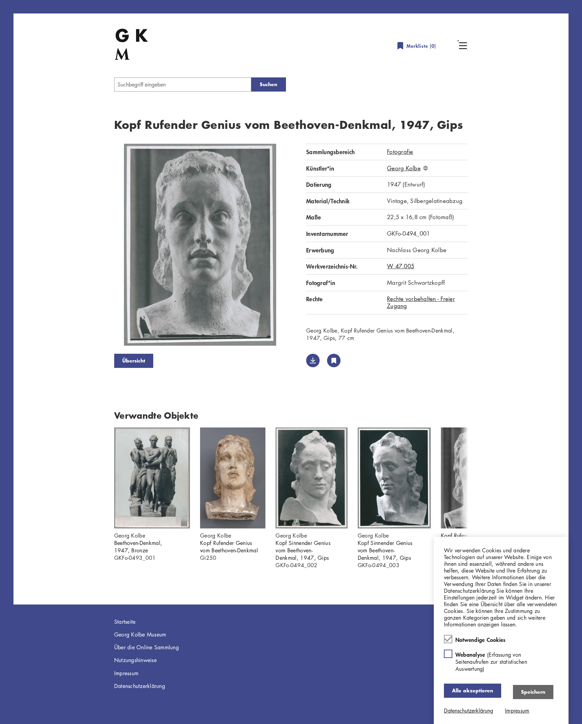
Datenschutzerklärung (139, 686)
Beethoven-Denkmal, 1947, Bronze (138, 546)
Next (296, 246)
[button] (463, 45)
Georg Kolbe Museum (140, 634)
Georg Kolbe (404, 168)
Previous (104, 246)
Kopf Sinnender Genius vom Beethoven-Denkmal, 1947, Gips (303, 550)
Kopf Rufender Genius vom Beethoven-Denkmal (229, 546)
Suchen (268, 84)
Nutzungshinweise (135, 660)
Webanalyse (491, 661)
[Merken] (334, 360)
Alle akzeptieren (472, 690)
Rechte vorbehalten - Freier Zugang (421, 302)
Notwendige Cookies (480, 639)
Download (313, 360)
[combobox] (182, 84)
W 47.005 (400, 266)
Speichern (533, 691)
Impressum (126, 673)
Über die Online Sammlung (146, 647)
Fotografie (400, 152)
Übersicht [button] (133, 360)
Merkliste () (421, 45)
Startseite (125, 621)
